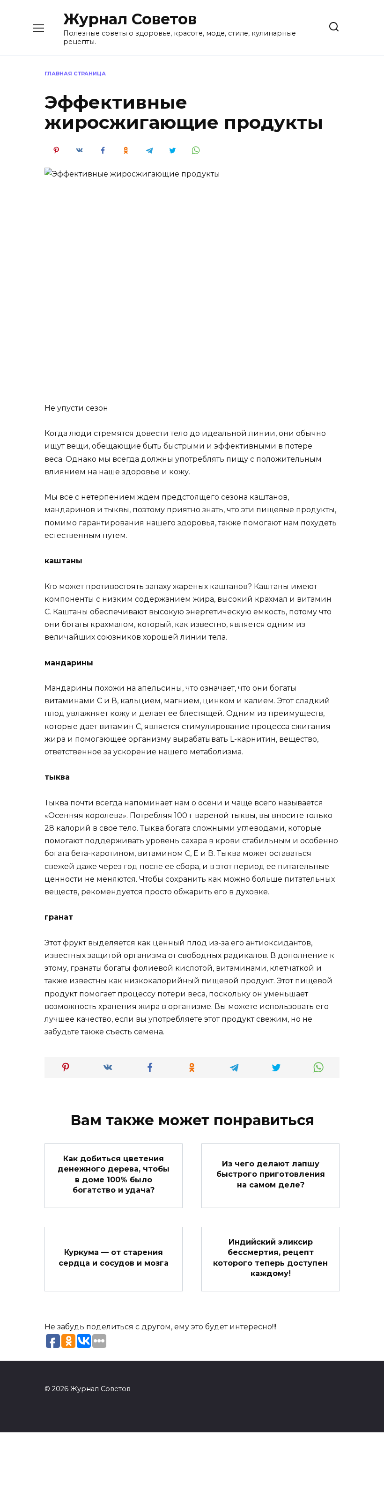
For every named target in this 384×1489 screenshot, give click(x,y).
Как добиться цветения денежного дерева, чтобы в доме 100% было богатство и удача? (114, 1174)
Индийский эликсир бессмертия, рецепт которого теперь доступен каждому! (270, 1257)
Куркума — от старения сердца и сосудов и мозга (114, 1257)
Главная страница (75, 73)
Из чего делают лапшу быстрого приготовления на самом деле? (270, 1174)
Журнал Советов (130, 19)
